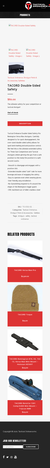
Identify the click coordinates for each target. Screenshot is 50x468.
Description (25, 123)
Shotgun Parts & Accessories (21, 213)
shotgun (21, 216)
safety (28, 216)
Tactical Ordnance (15, 78)
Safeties (21, 81)
